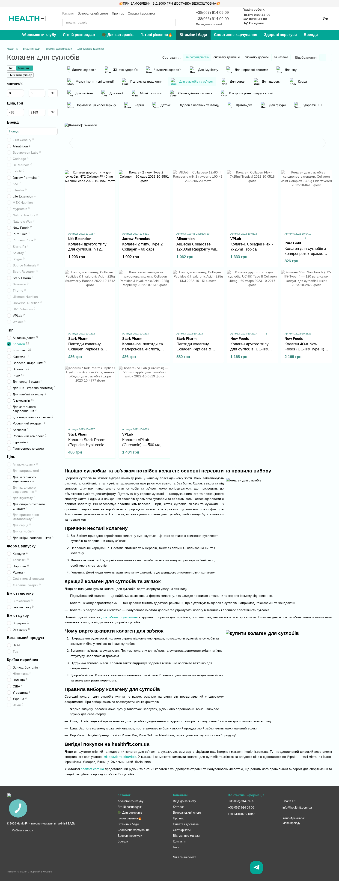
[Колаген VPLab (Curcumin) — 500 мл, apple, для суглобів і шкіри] (144, 395)
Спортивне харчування (235, 35)
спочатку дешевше (227, 57)
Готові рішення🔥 (156, 35)
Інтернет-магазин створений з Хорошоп (30, 871)
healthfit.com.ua (92, 769)
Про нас (118, 13)
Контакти (179, 841)
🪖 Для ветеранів (118, 35)
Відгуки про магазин (187, 835)
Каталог (68, 13)
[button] (335, 3)
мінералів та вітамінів (120, 757)
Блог (176, 847)
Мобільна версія (22, 830)
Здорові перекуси (280, 35)
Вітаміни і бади (193, 35)
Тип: (11, 68)
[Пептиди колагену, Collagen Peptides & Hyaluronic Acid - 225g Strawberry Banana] (90, 299)
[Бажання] (290, 18)
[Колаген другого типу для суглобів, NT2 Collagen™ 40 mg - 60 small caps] (90, 199)
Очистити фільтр (20, 75)
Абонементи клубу (38, 35)
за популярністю (197, 57)
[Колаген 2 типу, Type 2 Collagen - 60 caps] (144, 199)
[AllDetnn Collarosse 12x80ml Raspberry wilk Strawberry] (198, 199)
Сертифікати (181, 830)
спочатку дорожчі (257, 57)
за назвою (281, 57)
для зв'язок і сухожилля (119, 617)
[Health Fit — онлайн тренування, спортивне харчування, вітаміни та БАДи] (30, 804)
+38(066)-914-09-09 (212, 19)
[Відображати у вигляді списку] (329, 57)
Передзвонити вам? (209, 24)
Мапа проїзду (291, 823)
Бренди (311, 35)
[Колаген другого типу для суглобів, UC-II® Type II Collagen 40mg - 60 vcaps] (252, 299)
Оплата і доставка (141, 13)
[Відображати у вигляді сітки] (323, 57)
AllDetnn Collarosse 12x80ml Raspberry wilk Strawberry (197, 249)
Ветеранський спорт (93, 13)
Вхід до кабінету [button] (184, 801)
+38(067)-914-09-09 (212, 13)
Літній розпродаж (79, 35)
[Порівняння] (278, 18)
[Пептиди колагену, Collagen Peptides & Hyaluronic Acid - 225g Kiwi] (198, 299)
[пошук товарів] (172, 22)
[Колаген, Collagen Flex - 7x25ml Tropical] (252, 199)
